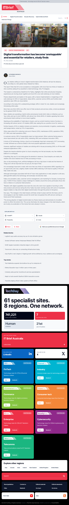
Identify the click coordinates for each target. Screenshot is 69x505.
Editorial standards (57, 484)
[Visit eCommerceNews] (13, 388)
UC (5, 50)
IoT (28, 50)
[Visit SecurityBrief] (46, 413)
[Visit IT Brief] (13, 413)
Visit (6, 380)
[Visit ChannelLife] (46, 363)
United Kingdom (43, 467)
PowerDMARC (55, 502)
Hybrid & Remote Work (42, 16)
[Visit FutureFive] (46, 388)
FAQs (5, 488)
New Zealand (33, 467)
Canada (12, 467)
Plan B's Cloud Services (33, 502)
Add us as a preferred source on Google (53, 226)
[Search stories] (64, 476)
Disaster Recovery (29, 16)
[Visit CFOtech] (13, 363)
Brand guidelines (8, 484)
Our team (38, 488)
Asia (6, 467)
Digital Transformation (16, 16)
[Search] (65, 18)
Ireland (25, 467)
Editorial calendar (41, 484)
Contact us (23, 484)
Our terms (54, 488)
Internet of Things (6, 19)
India (18, 467)
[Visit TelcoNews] (13, 438)
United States (54, 467)
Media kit (14, 380)
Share (8, 226)
